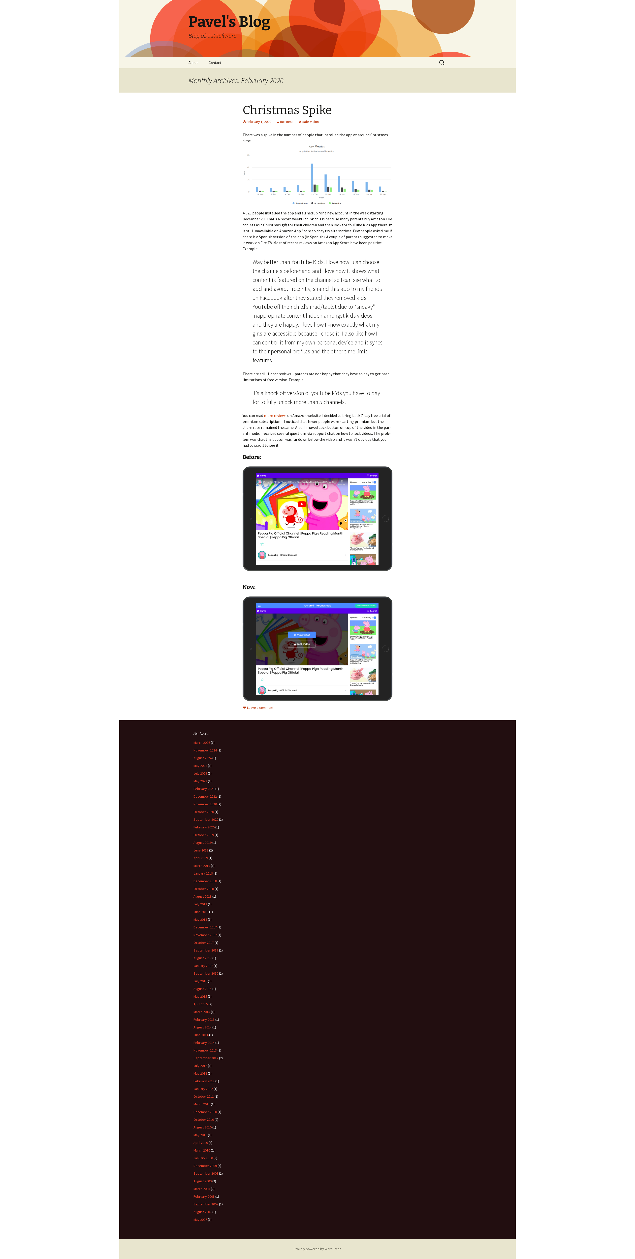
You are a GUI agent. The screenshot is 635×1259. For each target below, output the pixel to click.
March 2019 (201, 865)
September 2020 (205, 819)
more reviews (275, 415)
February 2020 (204, 827)
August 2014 (202, 1027)
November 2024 (205, 750)
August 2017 (202, 958)
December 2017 (205, 927)
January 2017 (203, 965)
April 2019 (200, 858)
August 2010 (202, 1127)
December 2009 (205, 1165)
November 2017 (205, 935)
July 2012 (200, 1065)
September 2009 (205, 1173)
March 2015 (201, 1012)
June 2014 (200, 1035)
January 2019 (203, 873)
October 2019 (203, 835)
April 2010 (200, 1142)
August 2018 (202, 896)
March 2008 (201, 1189)
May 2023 (200, 781)
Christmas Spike (287, 110)
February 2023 (204, 788)
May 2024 (200, 765)
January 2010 (203, 1158)
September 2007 (205, 1204)
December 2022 (205, 796)
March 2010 (201, 1150)
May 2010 (200, 1135)
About (193, 62)
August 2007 (202, 1212)
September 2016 (205, 973)
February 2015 (204, 1019)
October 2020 (203, 812)
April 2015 (200, 1004)
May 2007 (200, 1219)
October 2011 (203, 1096)
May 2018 (200, 919)
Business (286, 121)
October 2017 (203, 942)
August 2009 (202, 1181)
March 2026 (201, 742)
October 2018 (203, 888)
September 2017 (205, 950)
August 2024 (202, 758)
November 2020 (205, 804)
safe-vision (310, 121)
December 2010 (205, 1112)
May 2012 (200, 1073)
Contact (215, 62)
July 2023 (200, 773)
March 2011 (201, 1104)
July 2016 (200, 981)
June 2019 (200, 850)
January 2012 (203, 1089)
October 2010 (203, 1119)
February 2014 (204, 1042)
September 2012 (205, 1058)
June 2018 (200, 912)
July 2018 (200, 904)
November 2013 (205, 1050)
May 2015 (200, 996)
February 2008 (204, 1196)
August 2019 (202, 842)
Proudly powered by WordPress (317, 1249)
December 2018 (205, 881)
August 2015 (202, 989)
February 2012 (204, 1081)
